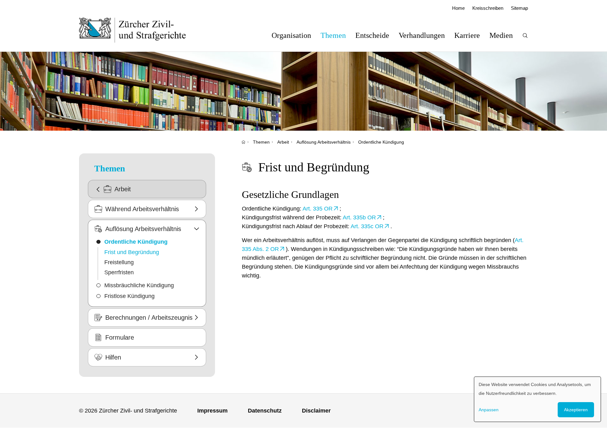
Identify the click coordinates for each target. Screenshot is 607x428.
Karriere (467, 35)
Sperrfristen (119, 272)
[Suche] (525, 36)
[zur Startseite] (139, 30)
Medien (501, 35)
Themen (333, 35)
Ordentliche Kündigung (381, 142)
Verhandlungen (422, 35)
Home (458, 8)
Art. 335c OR (367, 226)
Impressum (212, 410)
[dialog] (537, 399)
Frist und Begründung (131, 252)
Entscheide (372, 35)
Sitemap (519, 8)
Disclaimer (316, 410)
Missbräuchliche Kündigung (139, 285)
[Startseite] (243, 142)
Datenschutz (265, 410)
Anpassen (489, 409)
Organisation (291, 35)
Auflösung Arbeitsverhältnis (324, 142)
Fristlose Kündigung (129, 296)
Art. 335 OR (318, 208)
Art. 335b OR (359, 217)
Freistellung (119, 262)
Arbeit (283, 142)
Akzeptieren (576, 409)
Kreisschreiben (487, 8)
